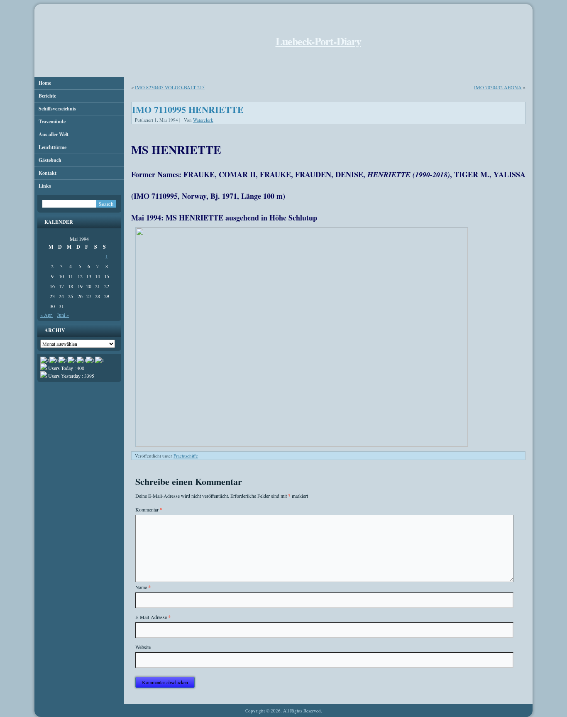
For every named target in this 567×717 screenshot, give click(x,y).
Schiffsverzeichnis (57, 108)
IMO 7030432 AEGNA (498, 87)
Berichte (47, 95)
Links (45, 185)
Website (143, 647)
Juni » (63, 314)
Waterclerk (203, 120)
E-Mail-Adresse (153, 617)
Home (45, 82)
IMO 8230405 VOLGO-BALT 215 (170, 87)
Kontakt (47, 172)
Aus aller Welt (53, 134)
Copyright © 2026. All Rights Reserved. (283, 710)
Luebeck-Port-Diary (318, 41)
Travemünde (52, 121)
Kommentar (148, 509)
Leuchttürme (52, 147)
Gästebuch (50, 160)
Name (143, 587)
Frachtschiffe (186, 456)
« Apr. (46, 314)
